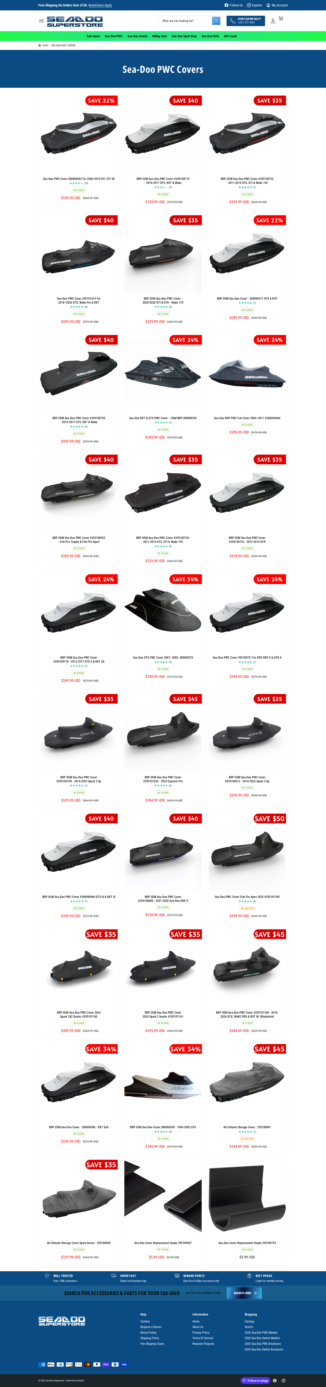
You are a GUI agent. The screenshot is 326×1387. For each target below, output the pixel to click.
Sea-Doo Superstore (55, 1380)
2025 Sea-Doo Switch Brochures (264, 1349)
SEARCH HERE (242, 1293)
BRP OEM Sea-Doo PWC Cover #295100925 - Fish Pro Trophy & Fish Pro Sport (78, 540)
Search (249, 1327)
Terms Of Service (202, 1338)
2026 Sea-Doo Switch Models (262, 1338)
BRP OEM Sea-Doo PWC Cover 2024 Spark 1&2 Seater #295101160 (78, 1014)
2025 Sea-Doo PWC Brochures (263, 1344)
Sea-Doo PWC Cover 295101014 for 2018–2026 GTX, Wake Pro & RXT (79, 300)
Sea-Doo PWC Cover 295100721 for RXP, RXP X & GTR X (247, 657)
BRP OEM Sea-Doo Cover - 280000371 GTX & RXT (247, 298)
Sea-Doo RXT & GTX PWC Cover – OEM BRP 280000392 (163, 418)
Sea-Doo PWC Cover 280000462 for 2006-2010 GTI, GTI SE (79, 179)
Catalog (249, 1321)
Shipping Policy (149, 1338)
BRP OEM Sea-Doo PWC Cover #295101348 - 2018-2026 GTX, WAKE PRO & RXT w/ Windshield (247, 1014)
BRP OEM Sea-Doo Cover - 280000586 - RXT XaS (78, 1127)
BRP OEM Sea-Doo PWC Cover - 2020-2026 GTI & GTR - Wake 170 (163, 300)
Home (45, 45)
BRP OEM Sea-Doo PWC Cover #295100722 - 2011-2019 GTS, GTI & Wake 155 (247, 181)
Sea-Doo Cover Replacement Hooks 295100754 (247, 1243)
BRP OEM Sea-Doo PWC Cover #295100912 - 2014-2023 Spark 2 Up (247, 779)
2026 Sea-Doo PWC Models (261, 1332)
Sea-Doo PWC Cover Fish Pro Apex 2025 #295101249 (247, 897)
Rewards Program (203, 1344)
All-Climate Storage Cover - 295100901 (247, 1127)
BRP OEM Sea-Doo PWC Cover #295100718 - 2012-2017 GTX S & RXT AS (79, 659)
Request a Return (150, 1327)
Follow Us (236, 5)
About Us (197, 1327)
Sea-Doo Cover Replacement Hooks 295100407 (163, 1243)
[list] (163, 1278)
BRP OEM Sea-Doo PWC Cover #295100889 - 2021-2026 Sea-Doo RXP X (163, 899)
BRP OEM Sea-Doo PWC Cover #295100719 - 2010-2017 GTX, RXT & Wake (163, 181)
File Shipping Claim (152, 1344)
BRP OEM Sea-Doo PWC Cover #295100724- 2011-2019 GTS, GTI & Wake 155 (163, 540)
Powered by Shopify (75, 1380)
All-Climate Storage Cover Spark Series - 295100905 (79, 1243)
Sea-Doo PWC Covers (63, 45)
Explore (257, 5)
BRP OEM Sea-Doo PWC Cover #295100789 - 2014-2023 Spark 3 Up (78, 779)
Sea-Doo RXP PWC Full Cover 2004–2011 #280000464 (247, 418)
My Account (280, 5)
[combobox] (189, 21)
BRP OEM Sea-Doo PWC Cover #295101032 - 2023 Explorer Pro (163, 779)
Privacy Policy (200, 1332)
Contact (145, 1321)
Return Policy (148, 1332)
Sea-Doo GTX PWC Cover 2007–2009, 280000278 (163, 657)
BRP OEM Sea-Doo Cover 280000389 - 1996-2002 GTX (163, 1127)
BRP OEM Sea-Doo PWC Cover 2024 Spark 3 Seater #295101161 (163, 1014)
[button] (41, 21)
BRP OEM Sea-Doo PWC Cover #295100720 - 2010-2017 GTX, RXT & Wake (78, 420)
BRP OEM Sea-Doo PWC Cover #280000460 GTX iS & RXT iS (78, 897)
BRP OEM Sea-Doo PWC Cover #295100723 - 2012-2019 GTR (247, 540)
